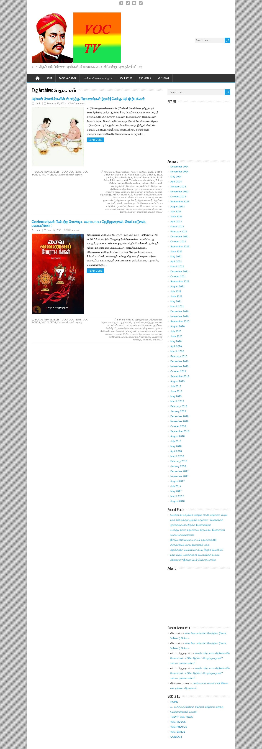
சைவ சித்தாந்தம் (126, 328)
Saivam (121, 319)
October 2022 (178, 241)
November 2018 (179, 421)
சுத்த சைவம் (150, 194)
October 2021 (178, 276)
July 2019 (175, 386)
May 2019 (176, 396)
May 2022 (176, 256)
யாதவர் (120, 209)
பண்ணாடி (157, 331)
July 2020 (175, 331)
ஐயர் (137, 189)
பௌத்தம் (145, 206)
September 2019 (179, 376)
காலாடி (122, 325)
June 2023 (176, 216)
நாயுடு (136, 203)
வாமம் (124, 336)
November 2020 (179, 316)
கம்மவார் (157, 189)
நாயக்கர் (128, 203)
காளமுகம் (132, 325)
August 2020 (177, 326)
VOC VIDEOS (145, 78)
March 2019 (177, 401)
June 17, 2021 (54, 230)
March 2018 (177, 456)
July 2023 (175, 211)
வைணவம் (142, 211)
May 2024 (176, 176)
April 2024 (176, 181)
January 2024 (178, 186)
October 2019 (178, 371)
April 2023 (176, 221)
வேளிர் (123, 211)
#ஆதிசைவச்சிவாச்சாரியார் (117, 171)
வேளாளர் (147, 339)
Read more (95, 140)
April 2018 (176, 451)
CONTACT (176, 736)
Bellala (158, 171)
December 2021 (179, 271)
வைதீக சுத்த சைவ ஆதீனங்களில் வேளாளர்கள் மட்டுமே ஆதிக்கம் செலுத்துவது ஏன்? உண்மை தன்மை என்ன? (200, 658)
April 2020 (176, 346)
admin (38, 103)
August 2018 (177, 436)
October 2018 (178, 426)
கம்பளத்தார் (146, 189)
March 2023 (177, 226)
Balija (150, 171)
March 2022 (177, 266)
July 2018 (175, 441)
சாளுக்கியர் (126, 194)
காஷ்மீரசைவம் (112, 191)
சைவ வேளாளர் (146, 197)
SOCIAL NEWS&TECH (47, 171)
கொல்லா (125, 191)
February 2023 (178, 231)
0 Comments (78, 103)
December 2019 (179, 361)
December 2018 (179, 416)
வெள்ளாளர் (144, 336)
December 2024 (179, 166)
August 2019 (177, 381)
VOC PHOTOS (126, 78)
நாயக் (119, 203)
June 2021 (176, 296)
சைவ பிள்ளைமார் (129, 197)
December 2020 (179, 311)
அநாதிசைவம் (132, 186)
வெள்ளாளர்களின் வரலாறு (96, 78)
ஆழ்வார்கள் (138, 322)
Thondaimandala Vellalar (141, 180)
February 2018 (178, 461)
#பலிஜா (142, 171)
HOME (174, 701)
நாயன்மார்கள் (144, 331)
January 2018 (178, 466)
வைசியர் (131, 211)
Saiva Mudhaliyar (123, 177)
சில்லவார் (138, 194)
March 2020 (177, 351)
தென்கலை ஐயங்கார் (126, 200)
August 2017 (177, 481)
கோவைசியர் (137, 191)
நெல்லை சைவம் (148, 203)
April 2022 (176, 261)
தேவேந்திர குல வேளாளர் (112, 331)
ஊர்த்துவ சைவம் (153, 322)
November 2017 (179, 476)
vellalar (136, 183)
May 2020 (176, 341)
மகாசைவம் (156, 206)
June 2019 (176, 391)
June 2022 (176, 251)
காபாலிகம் (112, 325)
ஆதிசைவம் (156, 186)
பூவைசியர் (122, 206)
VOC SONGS (163, 78)
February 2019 (178, 406)
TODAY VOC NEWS (67, 78)
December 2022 (179, 236)
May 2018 (176, 446)
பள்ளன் (109, 334)
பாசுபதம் (118, 334)
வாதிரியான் (114, 336)
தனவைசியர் (109, 200)
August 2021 (177, 286)
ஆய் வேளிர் (127, 189)
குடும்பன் (157, 325)
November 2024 (179, 171)
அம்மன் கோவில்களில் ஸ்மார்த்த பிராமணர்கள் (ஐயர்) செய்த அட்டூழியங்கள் (88, 98)
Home (49, 78)
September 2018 (179, 431)
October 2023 (178, 196)
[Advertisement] (199, 129)
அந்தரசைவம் (155, 319)
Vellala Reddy (125, 183)
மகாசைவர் (111, 209)
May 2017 (176, 491)
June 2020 (176, 336)
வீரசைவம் (157, 209)
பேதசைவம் (133, 206)
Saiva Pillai (156, 177)
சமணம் (158, 191)
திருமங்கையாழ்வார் (152, 328)
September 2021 (179, 281)
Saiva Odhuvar (141, 177)
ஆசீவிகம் (144, 186)
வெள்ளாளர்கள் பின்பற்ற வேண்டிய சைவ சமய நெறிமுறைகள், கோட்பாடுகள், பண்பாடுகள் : (89, 223)
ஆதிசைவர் (115, 189)
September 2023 (179, 201)
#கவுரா (134, 171)
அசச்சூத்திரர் (117, 186)
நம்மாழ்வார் (131, 331)
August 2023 (177, 206)
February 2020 (178, 356)
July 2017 (175, 486)
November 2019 (179, 366)
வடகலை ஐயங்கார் (142, 209)
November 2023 (179, 191)
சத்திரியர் (148, 191)
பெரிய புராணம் (130, 334)
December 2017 (179, 471)
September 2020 (179, 321)
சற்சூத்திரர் (105, 194)
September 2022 (179, 246)
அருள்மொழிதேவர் (110, 322)
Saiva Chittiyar (147, 174)
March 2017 (177, 496)
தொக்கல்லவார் (145, 200)
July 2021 (175, 291)
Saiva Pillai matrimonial (116, 180)
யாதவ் (129, 209)
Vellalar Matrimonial (152, 183)
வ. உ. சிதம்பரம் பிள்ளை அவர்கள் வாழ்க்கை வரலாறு (197, 706)
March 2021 (177, 306)
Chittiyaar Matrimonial (115, 174)
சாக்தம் (116, 194)
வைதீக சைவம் (155, 211)
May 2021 (176, 301)
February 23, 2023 (56, 103)
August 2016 (177, 501)
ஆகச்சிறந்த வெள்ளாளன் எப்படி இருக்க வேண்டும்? (196, 549)
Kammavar (133, 174)
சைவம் (158, 197)
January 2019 (178, 411)
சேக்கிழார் (111, 328)
